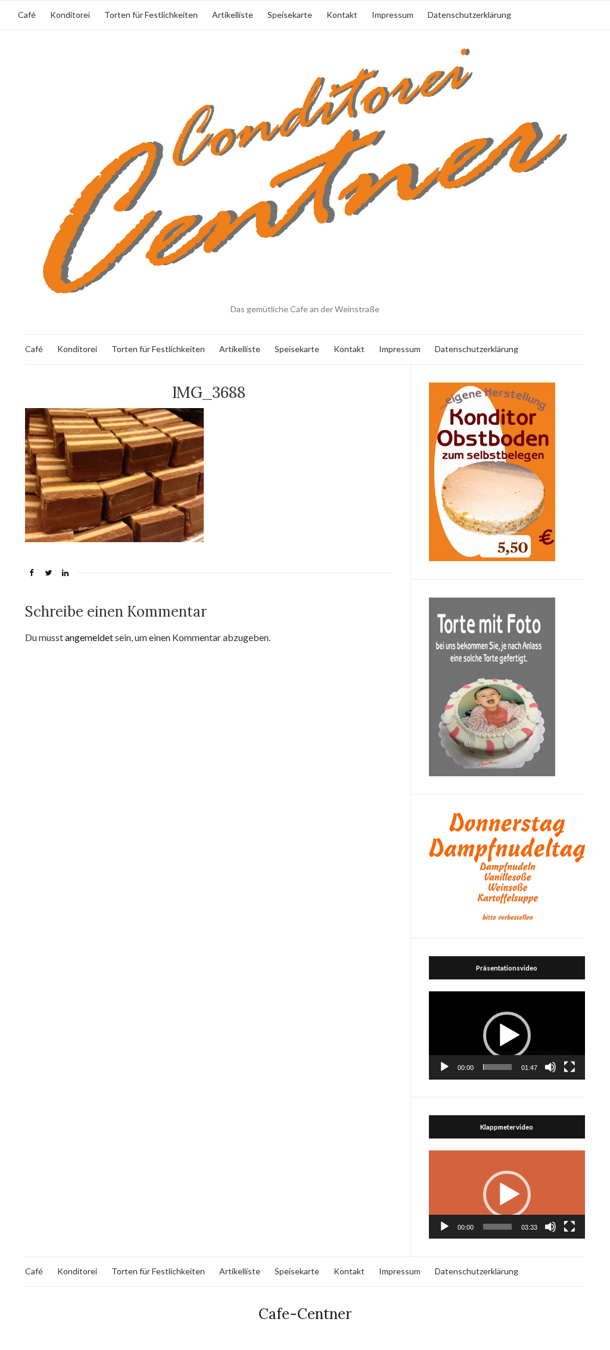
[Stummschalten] (550, 1067)
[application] (507, 1035)
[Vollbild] (569, 1067)
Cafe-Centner (305, 1314)
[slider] (497, 1067)
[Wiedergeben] (444, 1067)
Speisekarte (289, 15)
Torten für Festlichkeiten (151, 15)
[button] (507, 1035)
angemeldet (89, 637)
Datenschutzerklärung (469, 15)
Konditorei (70, 15)
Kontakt (341, 15)
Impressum (392, 15)
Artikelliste (232, 15)
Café (27, 15)
